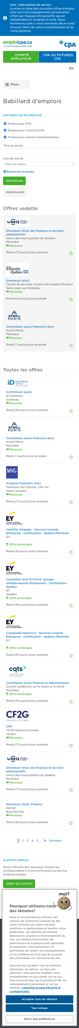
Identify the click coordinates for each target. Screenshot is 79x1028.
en (71, 68)
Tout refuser (39, 1008)
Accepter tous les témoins (39, 999)
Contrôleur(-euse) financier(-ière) (30, 326)
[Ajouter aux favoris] (71, 253)
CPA (9, 726)
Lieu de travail (13, 158)
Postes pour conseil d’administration (33, 137)
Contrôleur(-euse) (19, 391)
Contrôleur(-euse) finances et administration (37, 682)
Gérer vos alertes (19, 883)
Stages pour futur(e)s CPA (26, 130)
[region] (39, 957)
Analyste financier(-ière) (23, 483)
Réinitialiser (15, 192)
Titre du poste (13, 145)
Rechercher (14, 180)
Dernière (55, 840)
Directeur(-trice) (18, 280)
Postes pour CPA (19, 123)
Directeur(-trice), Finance (24, 804)
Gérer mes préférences (39, 1019)
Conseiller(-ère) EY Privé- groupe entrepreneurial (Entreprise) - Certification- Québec (36, 583)
